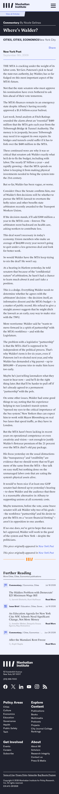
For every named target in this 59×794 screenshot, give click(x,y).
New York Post (12, 51)
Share (52, 47)
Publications (37, 710)
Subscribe (8, 753)
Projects (35, 725)
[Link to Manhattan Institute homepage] (18, 665)
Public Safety (10, 728)
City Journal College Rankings (41, 730)
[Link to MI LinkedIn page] (21, 688)
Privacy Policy (22, 775)
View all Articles (13, 14)
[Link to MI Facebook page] (5, 688)
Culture (7, 710)
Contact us (37, 757)
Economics (31, 39)
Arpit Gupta (17, 644)
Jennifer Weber (19, 623)
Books (34, 714)
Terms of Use (9, 775)
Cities (7, 39)
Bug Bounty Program (47, 775)
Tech (5, 731)
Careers (7, 749)
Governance (9, 721)
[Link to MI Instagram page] (37, 688)
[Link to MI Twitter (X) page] (13, 688)
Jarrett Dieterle (19, 599)
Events (6, 746)
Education (8, 717)
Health (6, 724)
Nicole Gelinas (32, 22)
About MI (36, 746)
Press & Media (38, 760)
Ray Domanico (23, 625)
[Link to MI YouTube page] (29, 687)
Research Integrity (40, 753)
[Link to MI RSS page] (45, 688)
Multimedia (37, 718)
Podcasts (36, 721)
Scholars (35, 749)
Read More (51, 599)
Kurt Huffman (34, 599)
